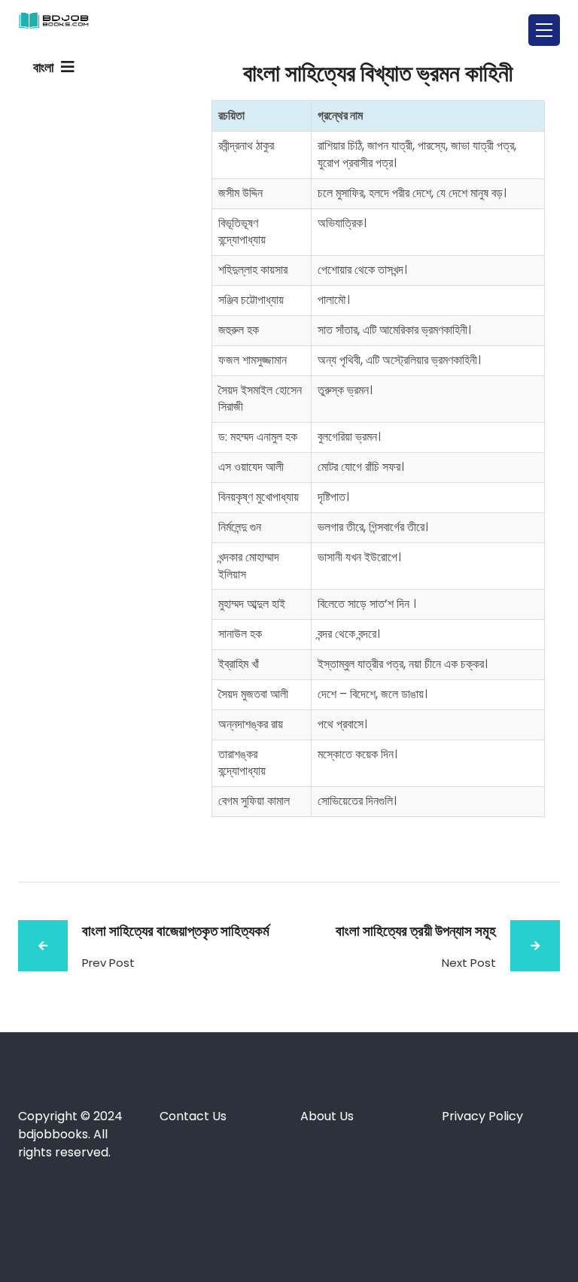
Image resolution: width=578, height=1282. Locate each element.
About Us (327, 1116)
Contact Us (193, 1116)
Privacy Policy (484, 1116)
